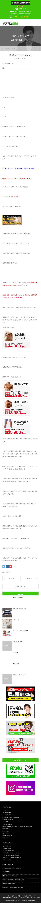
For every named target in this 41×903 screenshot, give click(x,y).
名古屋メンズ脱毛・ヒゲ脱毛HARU (14, 896)
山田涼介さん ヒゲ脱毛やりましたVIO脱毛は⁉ (12, 887)
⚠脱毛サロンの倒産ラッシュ (8, 883)
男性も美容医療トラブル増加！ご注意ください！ (12, 868)
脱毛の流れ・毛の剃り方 (7, 819)
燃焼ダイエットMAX (7, 859)
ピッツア (15, 653)
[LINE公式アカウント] (20, 777)
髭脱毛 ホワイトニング (19, 675)
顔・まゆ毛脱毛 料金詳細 (8, 850)
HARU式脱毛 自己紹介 (7, 814)
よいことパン (16, 619)
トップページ (5, 810)
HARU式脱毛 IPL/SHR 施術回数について (11, 817)
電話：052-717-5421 (29, 896)
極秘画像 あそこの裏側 (19, 608)
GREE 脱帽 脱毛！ (18, 641)
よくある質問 (5, 821)
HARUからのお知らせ (7, 835)
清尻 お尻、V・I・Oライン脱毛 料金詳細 (12, 857)
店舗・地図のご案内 (6, 812)
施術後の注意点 (5, 831)
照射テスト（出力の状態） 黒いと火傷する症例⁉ (13, 879)
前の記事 (11, 578)
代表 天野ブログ (5, 833)
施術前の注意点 (5, 828)
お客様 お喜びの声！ (6, 837)
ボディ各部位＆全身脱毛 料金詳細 (11, 853)
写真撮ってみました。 (19, 597)
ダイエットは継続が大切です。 (21, 630)
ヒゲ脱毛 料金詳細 (7, 848)
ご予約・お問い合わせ (7, 824)
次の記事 (29, 578)
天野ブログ (13, 48)
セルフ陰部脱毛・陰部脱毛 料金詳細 (11, 855)
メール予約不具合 (6, 871)
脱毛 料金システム (7, 846)
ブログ (7, 48)
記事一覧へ (19, 586)
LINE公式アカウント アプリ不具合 (9, 875)
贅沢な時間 (16, 664)
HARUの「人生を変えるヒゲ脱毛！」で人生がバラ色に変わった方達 (17, 826)
